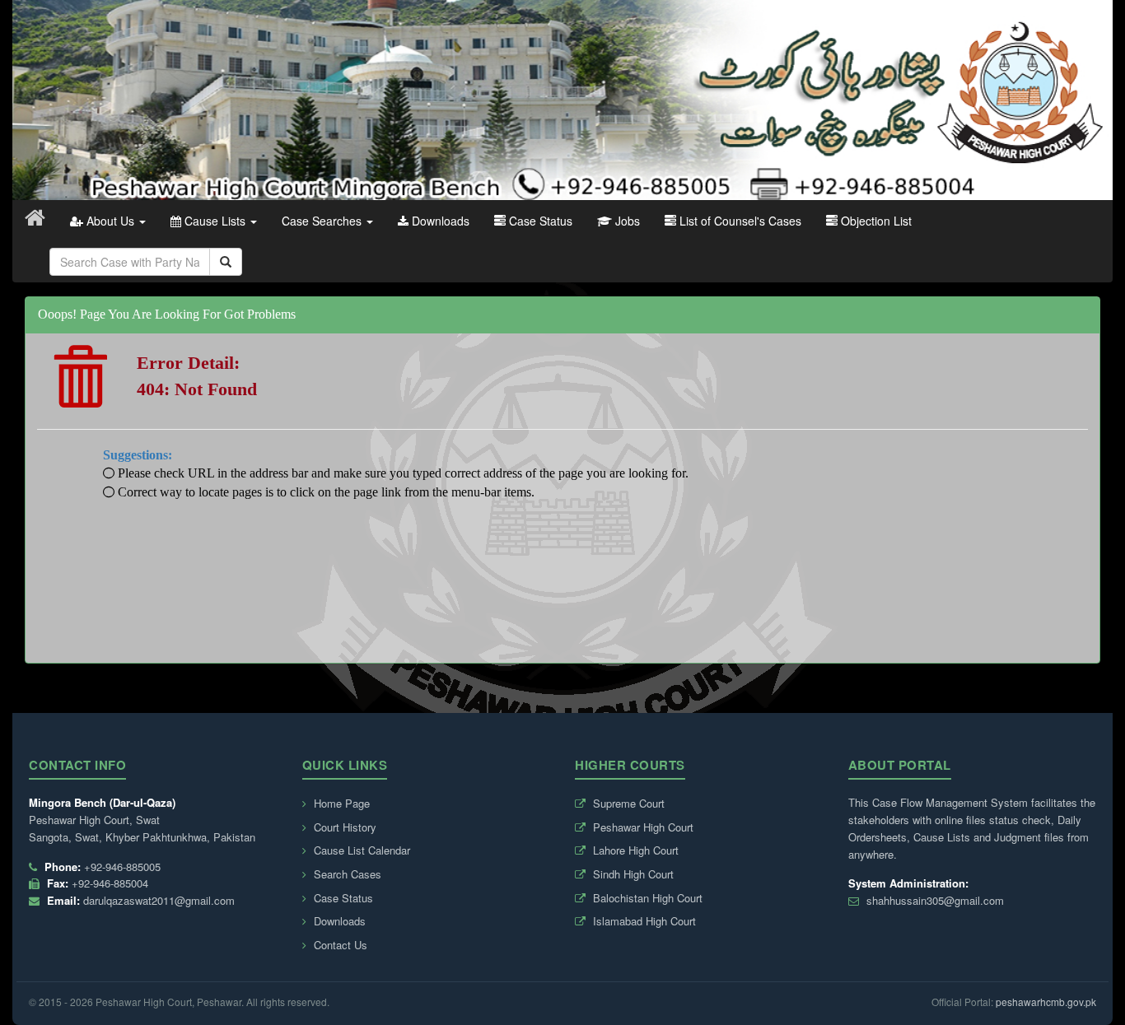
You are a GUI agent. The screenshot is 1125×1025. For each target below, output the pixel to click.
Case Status (539, 220)
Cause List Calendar (360, 850)
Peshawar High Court (641, 827)
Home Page (340, 803)
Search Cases (345, 874)
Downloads (438, 220)
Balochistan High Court (646, 898)
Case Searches (323, 220)
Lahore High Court (634, 850)
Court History (343, 827)
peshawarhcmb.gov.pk (1046, 1002)
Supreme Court (627, 803)
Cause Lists (215, 220)
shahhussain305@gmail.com (935, 900)
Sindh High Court (632, 874)
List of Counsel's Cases (738, 220)
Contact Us (338, 945)
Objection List (875, 220)
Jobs (626, 220)
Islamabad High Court (643, 921)
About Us (110, 220)
